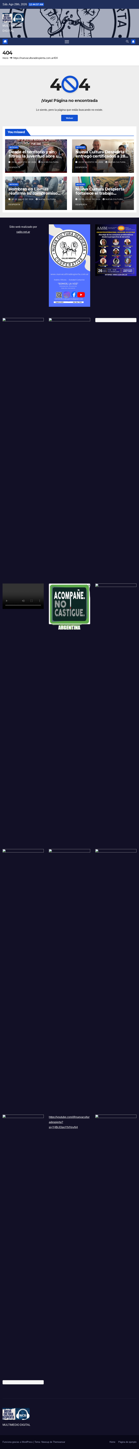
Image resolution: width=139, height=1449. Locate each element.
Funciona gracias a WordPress (18, 1442)
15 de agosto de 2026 (91, 162)
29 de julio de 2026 (89, 199)
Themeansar (59, 1442)
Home (112, 1442)
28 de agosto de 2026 (24, 162)
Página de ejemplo (127, 1442)
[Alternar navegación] (67, 41)
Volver (69, 118)
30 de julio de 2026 (23, 199)
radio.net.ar (23, 231)
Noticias (13, 147)
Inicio (5, 57)
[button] (127, 41)
